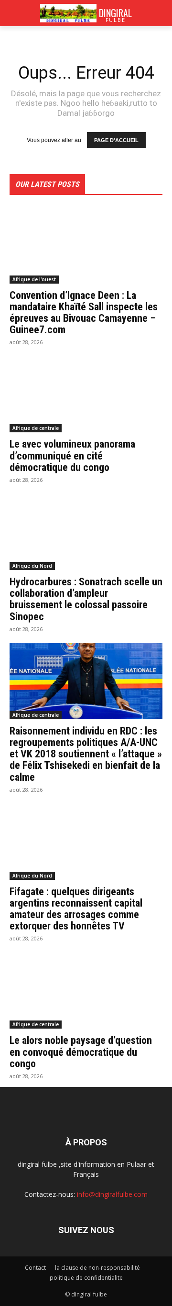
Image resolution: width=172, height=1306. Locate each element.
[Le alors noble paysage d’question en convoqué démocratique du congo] (86, 990)
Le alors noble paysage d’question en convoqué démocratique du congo (81, 1051)
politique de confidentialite (86, 1278)
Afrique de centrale (35, 428)
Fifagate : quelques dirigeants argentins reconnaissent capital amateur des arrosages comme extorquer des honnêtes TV (76, 909)
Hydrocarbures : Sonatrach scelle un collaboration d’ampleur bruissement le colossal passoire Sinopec (86, 599)
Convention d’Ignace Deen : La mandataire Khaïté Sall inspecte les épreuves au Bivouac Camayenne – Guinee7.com (84, 312)
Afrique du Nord (32, 565)
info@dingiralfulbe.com (112, 1194)
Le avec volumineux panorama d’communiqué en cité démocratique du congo (72, 455)
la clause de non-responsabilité (97, 1268)
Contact (35, 1268)
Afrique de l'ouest (34, 279)
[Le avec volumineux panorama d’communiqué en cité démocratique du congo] (86, 394)
